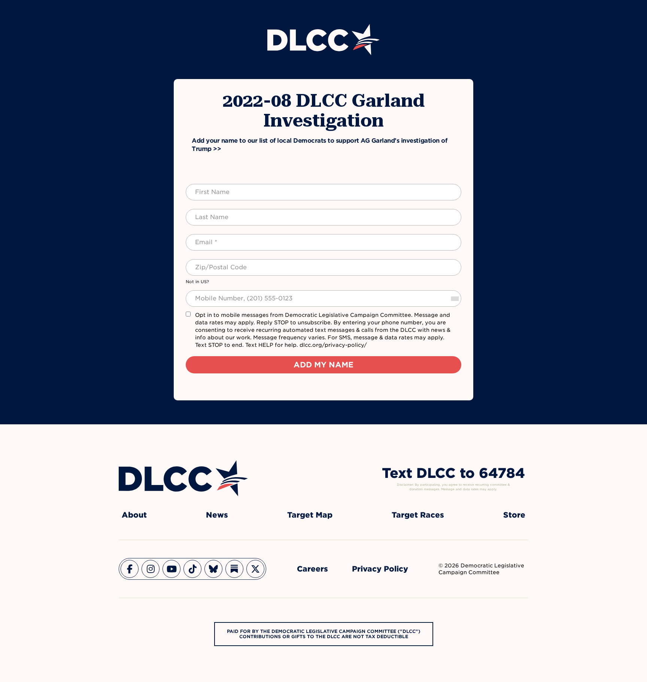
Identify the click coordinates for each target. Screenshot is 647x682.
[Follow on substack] (234, 569)
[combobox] (454, 298)
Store (514, 514)
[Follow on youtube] (171, 569)
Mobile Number (210, 294)
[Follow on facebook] (130, 569)
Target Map (309, 514)
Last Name (204, 212)
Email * (199, 237)
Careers (312, 568)
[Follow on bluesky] (213, 569)
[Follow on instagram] (151, 569)
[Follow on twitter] (255, 569)
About (134, 514)
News (217, 514)
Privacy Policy (380, 568)
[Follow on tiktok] (192, 569)
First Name (205, 187)
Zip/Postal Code (212, 263)
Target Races (418, 514)
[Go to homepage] (183, 478)
